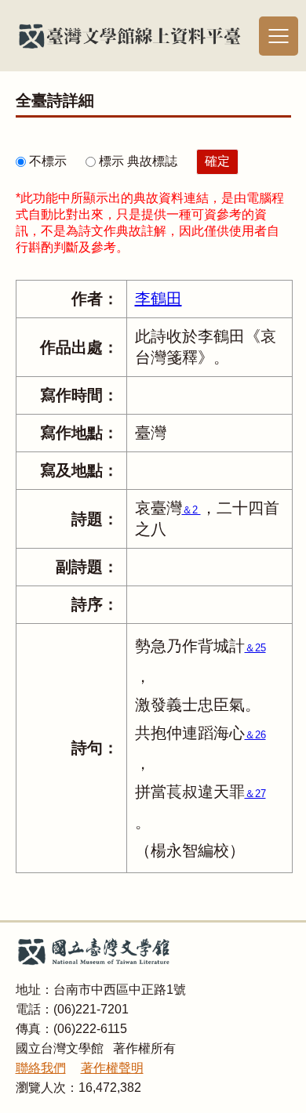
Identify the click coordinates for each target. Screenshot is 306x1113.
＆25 (255, 648)
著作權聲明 (112, 1068)
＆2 (191, 510)
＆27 (255, 793)
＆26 (255, 735)
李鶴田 (158, 298)
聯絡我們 (41, 1068)
